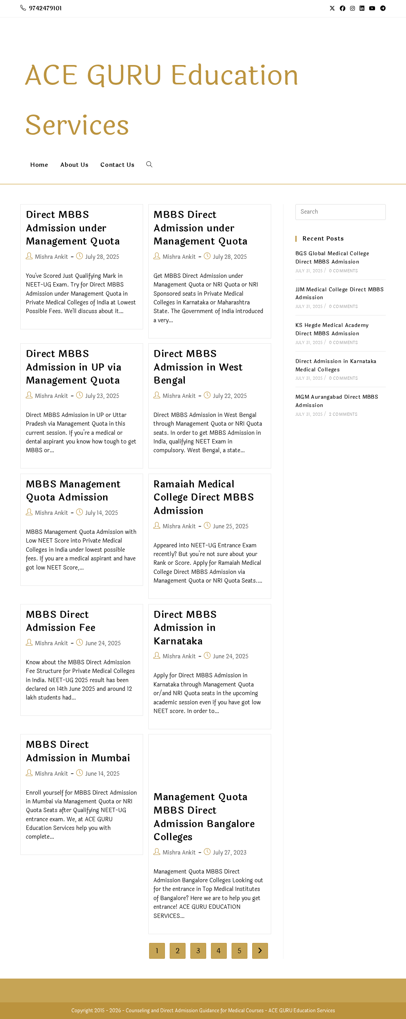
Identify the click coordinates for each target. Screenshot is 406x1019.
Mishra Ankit (51, 257)
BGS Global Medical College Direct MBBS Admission (332, 258)
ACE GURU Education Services (301, 1010)
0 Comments (343, 271)
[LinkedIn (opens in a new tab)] (362, 9)
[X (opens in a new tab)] (332, 9)
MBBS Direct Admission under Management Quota (200, 228)
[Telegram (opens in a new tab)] (382, 9)
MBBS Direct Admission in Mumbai (78, 752)
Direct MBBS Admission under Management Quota (73, 228)
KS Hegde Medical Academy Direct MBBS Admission (332, 329)
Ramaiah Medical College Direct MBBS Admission (203, 497)
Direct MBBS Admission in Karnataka (185, 628)
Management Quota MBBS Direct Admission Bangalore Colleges (204, 817)
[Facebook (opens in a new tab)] (342, 9)
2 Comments (343, 414)
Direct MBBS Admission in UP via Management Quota (73, 367)
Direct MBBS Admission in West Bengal (198, 367)
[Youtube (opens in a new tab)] (372, 9)
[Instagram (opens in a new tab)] (352, 9)
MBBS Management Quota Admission (73, 491)
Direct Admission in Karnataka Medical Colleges (336, 366)
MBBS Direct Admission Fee (61, 622)
